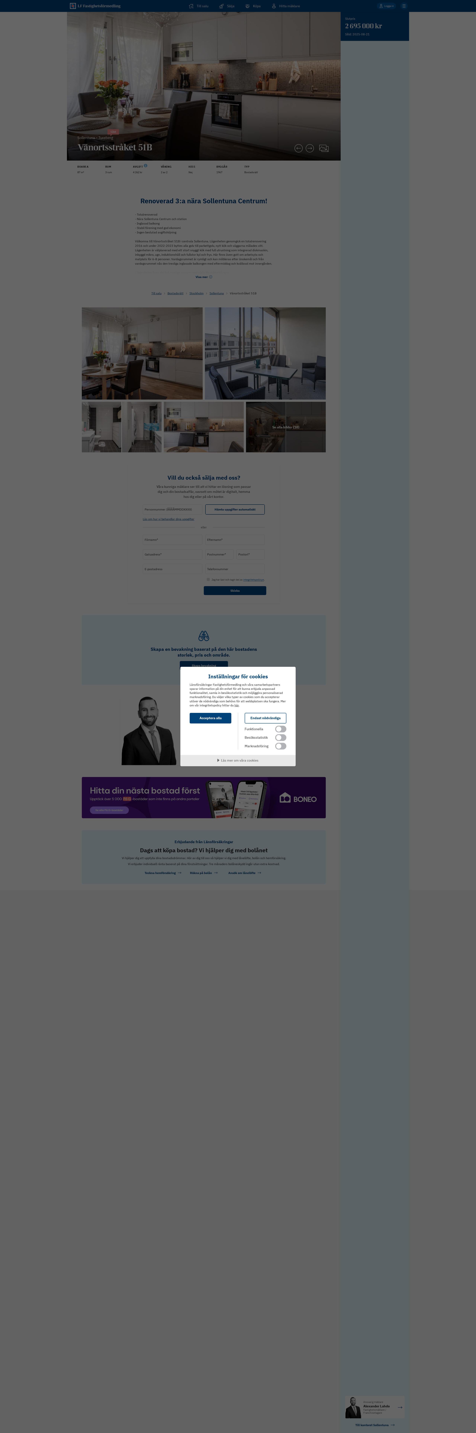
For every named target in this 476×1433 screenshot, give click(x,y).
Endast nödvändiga (265, 718)
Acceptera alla (211, 718)
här (236, 705)
